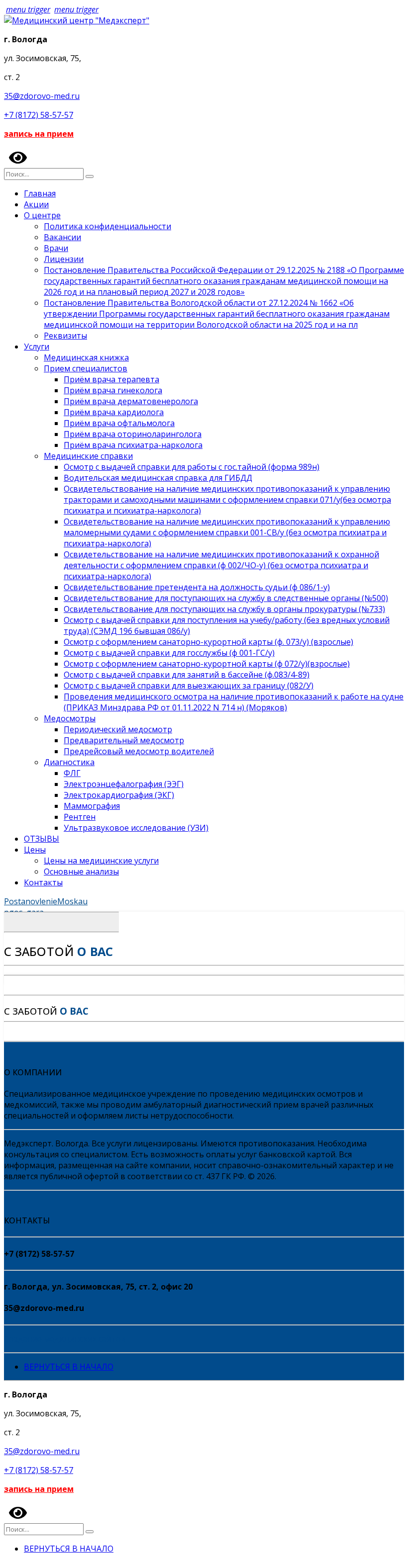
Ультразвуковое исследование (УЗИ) (136, 827)
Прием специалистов (85, 368)
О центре (42, 215)
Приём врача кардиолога (114, 412)
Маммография (92, 805)
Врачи (56, 248)
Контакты (43, 882)
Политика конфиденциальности (107, 226)
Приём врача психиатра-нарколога (133, 444)
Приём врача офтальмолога (119, 423)
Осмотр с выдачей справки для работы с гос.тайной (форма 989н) (191, 466)
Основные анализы (81, 871)
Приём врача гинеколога (113, 390)
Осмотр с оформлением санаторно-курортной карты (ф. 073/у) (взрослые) (208, 641)
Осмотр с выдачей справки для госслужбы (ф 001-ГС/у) (169, 652)
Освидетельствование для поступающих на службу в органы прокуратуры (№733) (224, 609)
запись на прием (39, 133)
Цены (35, 849)
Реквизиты (65, 335)
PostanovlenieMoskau (46, 901)
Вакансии (62, 237)
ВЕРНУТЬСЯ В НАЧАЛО (68, 1366)
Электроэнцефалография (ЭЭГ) (124, 784)
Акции (36, 204)
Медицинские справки (88, 455)
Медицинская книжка (86, 357)
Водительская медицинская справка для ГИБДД (158, 477)
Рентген (80, 816)
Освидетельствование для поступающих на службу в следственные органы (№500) (226, 598)
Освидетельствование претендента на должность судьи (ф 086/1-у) (197, 587)
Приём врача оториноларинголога (133, 434)
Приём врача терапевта (111, 379)
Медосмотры (70, 718)
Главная (40, 193)
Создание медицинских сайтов (65, 1338)
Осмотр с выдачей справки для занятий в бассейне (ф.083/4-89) (186, 674)
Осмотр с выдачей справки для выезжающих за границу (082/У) (188, 685)
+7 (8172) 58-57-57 (38, 114)
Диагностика (69, 762)
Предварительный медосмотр (124, 740)
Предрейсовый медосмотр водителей (139, 751)
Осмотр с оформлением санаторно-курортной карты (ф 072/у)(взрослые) (207, 663)
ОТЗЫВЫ (41, 838)
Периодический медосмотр (118, 729)
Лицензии (64, 259)
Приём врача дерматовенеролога (131, 401)
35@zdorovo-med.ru (42, 95)
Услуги (36, 346)
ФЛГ (72, 773)
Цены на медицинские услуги (101, 860)
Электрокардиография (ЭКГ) (119, 794)
